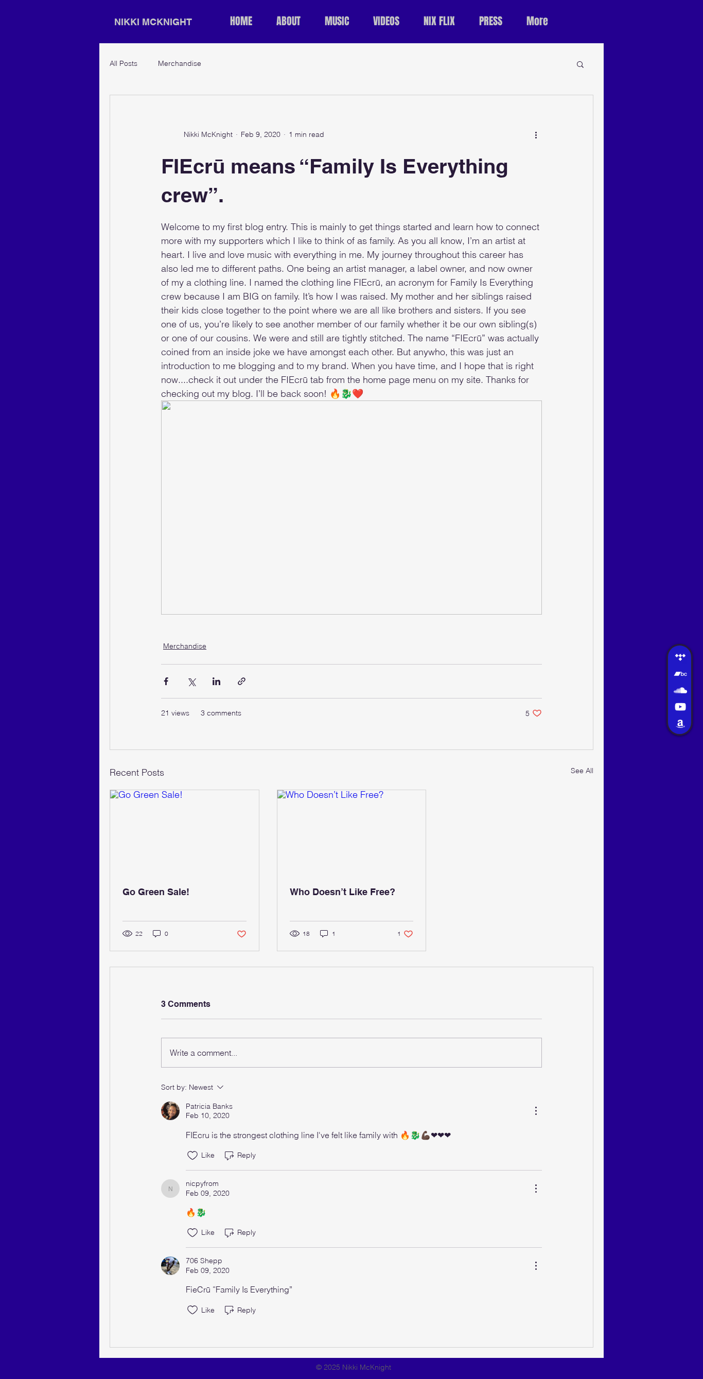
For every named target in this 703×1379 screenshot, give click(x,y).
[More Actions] (536, 1111)
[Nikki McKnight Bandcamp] (680, 673)
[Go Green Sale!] (184, 832)
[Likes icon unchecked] (192, 1155)
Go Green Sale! (155, 891)
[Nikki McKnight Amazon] (680, 723)
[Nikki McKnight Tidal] (680, 657)
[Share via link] (242, 681)
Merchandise (179, 63)
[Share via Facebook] (166, 681)
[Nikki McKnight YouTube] (680, 706)
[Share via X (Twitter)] (191, 681)
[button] (580, 64)
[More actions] (536, 134)
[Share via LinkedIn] (216, 681)
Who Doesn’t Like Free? (342, 891)
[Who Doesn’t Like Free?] (351, 832)
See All (582, 770)
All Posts (123, 63)
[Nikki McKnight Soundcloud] (680, 690)
